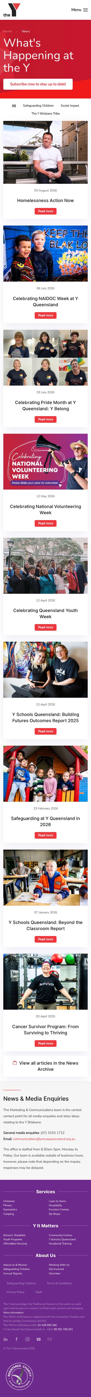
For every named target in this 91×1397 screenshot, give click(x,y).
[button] (79, 10)
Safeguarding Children (16, 1269)
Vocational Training (60, 1243)
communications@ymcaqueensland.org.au (44, 1139)
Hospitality (55, 1205)
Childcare (9, 1201)
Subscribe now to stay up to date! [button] (38, 84)
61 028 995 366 (47, 1325)
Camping (8, 1214)
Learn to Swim (57, 1201)
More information (13, 1312)
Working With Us (59, 1265)
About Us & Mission (15, 1265)
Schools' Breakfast (14, 1235)
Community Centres (60, 1235)
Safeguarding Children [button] (38, 106)
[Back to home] (11, 10)
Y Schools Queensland (62, 1239)
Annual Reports (12, 1273)
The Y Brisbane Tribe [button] (46, 113)
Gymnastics (10, 1209)
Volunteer (54, 1273)
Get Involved (56, 1269)
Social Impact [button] (70, 106)
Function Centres (59, 1209)
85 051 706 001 (63, 1329)
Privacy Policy (16, 1292)
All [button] (14, 106)
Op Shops (55, 1214)
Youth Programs (12, 1239)
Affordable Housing (15, 1243)
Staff (39, 1292)
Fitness (7, 1205)
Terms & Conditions (59, 1283)
